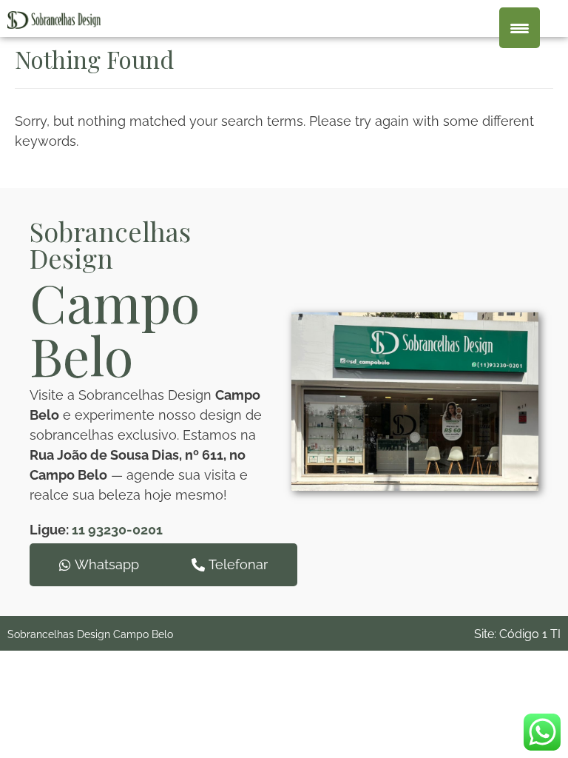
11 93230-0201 (117, 529)
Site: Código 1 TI (517, 634)
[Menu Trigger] (519, 27)
